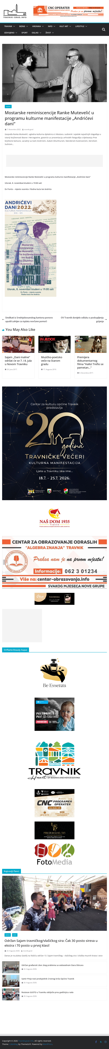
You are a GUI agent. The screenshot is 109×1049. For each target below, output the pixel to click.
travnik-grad (28, 129)
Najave (8, 106)
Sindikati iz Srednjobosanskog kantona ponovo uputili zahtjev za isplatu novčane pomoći (29, 319)
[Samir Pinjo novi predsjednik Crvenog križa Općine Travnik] (10, 981)
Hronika (36, 26)
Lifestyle (79, 26)
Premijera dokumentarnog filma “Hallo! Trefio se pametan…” (90, 362)
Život (48, 32)
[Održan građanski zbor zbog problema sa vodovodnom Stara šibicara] (10, 967)
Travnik (8, 26)
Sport (25, 32)
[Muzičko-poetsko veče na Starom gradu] (54, 337)
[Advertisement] (54, 161)
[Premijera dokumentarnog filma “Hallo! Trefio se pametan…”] (91, 337)
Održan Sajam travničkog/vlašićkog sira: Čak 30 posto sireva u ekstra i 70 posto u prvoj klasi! (51, 943)
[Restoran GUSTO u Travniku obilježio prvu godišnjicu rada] (10, 994)
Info (50, 26)
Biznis (22, 26)
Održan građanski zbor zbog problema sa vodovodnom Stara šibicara (52, 965)
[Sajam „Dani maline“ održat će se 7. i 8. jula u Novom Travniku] (18, 337)
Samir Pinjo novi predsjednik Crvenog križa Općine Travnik (48, 978)
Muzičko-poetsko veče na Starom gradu (51, 360)
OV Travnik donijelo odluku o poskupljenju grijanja (82, 319)
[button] (13, 26)
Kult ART (64, 26)
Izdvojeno (9, 32)
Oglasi (35, 32)
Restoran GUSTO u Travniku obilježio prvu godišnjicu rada (47, 992)
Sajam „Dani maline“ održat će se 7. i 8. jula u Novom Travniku (18, 360)
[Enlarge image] (103, 390)
